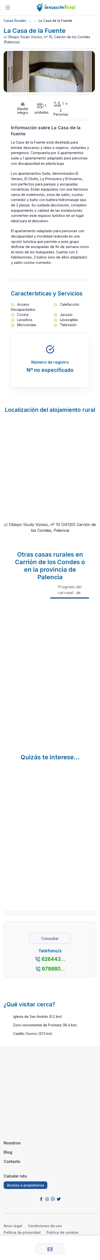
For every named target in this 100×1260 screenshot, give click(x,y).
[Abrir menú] (8, 7)
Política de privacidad (22, 1232)
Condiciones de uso (45, 1226)
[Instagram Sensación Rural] (47, 1199)
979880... (53, 969)
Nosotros (12, 1142)
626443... (53, 959)
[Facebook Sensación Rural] (41, 1199)
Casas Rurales (15, 20)
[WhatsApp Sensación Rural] (53, 1199)
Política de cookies (62, 1232)
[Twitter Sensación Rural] (59, 1199)
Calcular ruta (15, 1176)
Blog (8, 1152)
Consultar (50, 938)
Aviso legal (13, 1226)
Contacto (12, 1161)
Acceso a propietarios (25, 1185)
